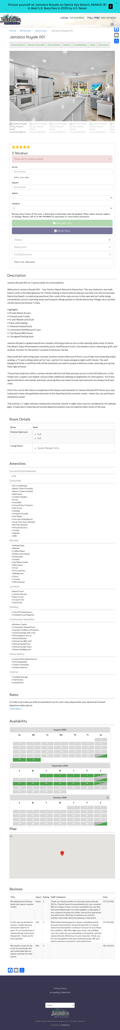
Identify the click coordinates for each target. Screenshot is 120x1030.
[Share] (116, 41)
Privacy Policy (60, 988)
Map (92, 44)
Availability (80, 44)
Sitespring (65, 1025)
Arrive (14, 167)
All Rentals (25, 30)
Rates (66, 44)
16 (60, 783)
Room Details (36, 44)
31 (34, 760)
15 (46, 783)
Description (18, 44)
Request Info (64, 223)
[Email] (116, 35)
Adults (15, 193)
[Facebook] (116, 29)
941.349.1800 (72, 17)
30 (19, 760)
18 (87, 783)
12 (101, 779)
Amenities (54, 44)
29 (101, 756)
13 (19, 783)
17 (74, 783)
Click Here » (16, 708)
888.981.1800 (101, 17)
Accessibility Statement (60, 992)
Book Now (63, 230)
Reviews (103, 44)
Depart (15, 182)
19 (101, 783)
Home (13, 30)
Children (16, 203)
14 (33, 783)
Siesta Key (40, 30)
